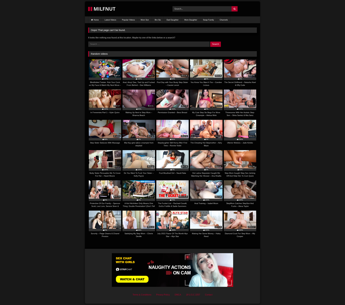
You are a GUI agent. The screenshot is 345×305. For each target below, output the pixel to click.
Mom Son (145, 20)
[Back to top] (337, 297)
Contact (208, 295)
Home (96, 20)
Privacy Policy (163, 295)
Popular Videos (128, 20)
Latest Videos (110, 20)
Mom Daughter (190, 20)
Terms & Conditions (142, 295)
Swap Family (208, 20)
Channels (224, 20)
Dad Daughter (173, 20)
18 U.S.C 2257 (193, 295)
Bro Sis (158, 20)
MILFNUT (103, 9)
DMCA (178, 295)
